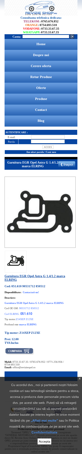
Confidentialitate (44, 432)
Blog (41, 121)
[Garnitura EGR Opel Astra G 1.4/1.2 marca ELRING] (16, 268)
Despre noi (41, 55)
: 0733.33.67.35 (41, 28)
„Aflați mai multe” (44, 420)
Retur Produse (41, 77)
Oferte (41, 88)
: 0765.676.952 (41, 21)
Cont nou (51, 152)
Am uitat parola (35, 152)
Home (41, 44)
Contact (41, 110)
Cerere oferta (41, 66)
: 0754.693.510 (41, 25)
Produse (41, 99)
